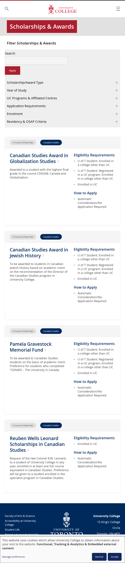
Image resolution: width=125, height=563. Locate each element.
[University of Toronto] (66, 524)
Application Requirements (26, 106)
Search (10, 53)
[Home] (62, 9)
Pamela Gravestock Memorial (31, 347)
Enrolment (15, 114)
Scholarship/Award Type (25, 82)
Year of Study (17, 90)
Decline (99, 556)
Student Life (12, 529)
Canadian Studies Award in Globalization (39, 158)
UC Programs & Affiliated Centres (32, 98)
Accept (114, 556)
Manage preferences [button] (13, 556)
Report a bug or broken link (22, 534)
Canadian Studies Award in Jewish (39, 253)
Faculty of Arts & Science (20, 516)
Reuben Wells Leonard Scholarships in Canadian (37, 444)
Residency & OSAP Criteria (26, 121)
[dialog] (62, 549)
